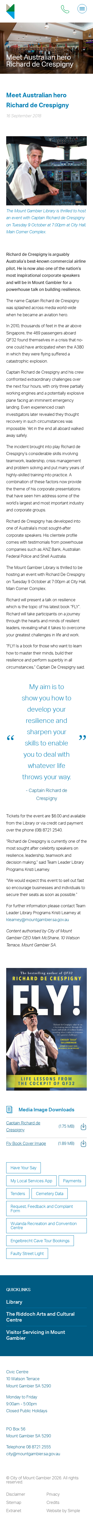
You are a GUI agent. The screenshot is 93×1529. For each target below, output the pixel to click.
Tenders (18, 1193)
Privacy (53, 1494)
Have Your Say (23, 1167)
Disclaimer (15, 1494)
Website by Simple (63, 1510)
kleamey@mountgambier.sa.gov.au (37, 919)
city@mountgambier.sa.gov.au (33, 1453)
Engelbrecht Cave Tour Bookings (40, 1240)
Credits (53, 1502)
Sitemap (13, 1502)
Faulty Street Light (27, 1253)
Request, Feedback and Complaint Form (42, 1208)
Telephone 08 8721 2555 (28, 1446)
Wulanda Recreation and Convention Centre (44, 1225)
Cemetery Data (49, 1193)
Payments (72, 1180)
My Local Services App (31, 1180)
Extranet (13, 1510)
